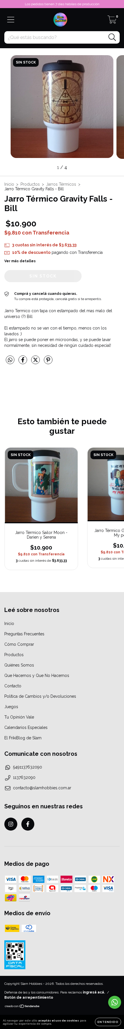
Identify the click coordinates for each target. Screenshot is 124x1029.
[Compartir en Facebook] (23, 362)
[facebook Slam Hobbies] (27, 824)
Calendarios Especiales (26, 727)
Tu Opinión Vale (19, 717)
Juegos (11, 706)
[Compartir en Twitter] (36, 362)
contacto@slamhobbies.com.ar (42, 788)
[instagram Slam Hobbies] (10, 824)
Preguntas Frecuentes (24, 634)
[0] (112, 21)
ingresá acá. (94, 992)
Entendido (108, 1022)
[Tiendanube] (22, 1007)
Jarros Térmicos (61, 184)
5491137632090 (27, 767)
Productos (30, 184)
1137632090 (24, 777)
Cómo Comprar (19, 644)
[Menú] (10, 19)
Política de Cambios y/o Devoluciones (40, 696)
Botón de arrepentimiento (28, 997)
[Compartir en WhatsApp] (10, 360)
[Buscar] (112, 37)
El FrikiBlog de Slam (23, 738)
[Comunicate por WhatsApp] (114, 1002)
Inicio (9, 184)
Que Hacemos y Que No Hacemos (36, 675)
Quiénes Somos (19, 665)
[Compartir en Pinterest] (48, 362)
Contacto (12, 686)
